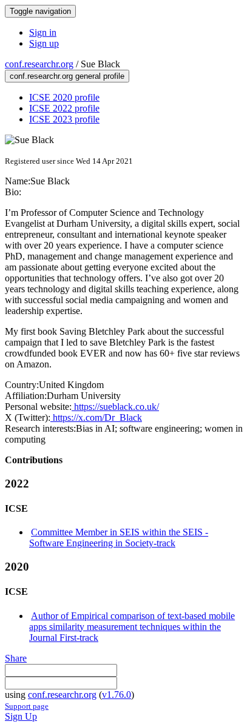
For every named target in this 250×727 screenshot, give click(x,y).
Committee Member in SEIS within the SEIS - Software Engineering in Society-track (118, 537)
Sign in (42, 32)
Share (16, 658)
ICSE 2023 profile (64, 119)
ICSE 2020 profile (64, 97)
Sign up (44, 43)
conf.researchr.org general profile (67, 76)
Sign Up (21, 716)
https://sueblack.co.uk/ (115, 406)
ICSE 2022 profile (64, 108)
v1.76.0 (116, 694)
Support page (27, 706)
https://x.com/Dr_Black (96, 417)
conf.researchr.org (39, 64)
